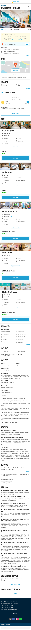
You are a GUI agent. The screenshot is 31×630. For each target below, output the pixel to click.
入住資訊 (23, 29)
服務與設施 (16, 29)
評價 (6, 29)
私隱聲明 (8, 624)
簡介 (2, 29)
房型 (11, 29)
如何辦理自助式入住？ (17, 39)
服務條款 (3, 624)
